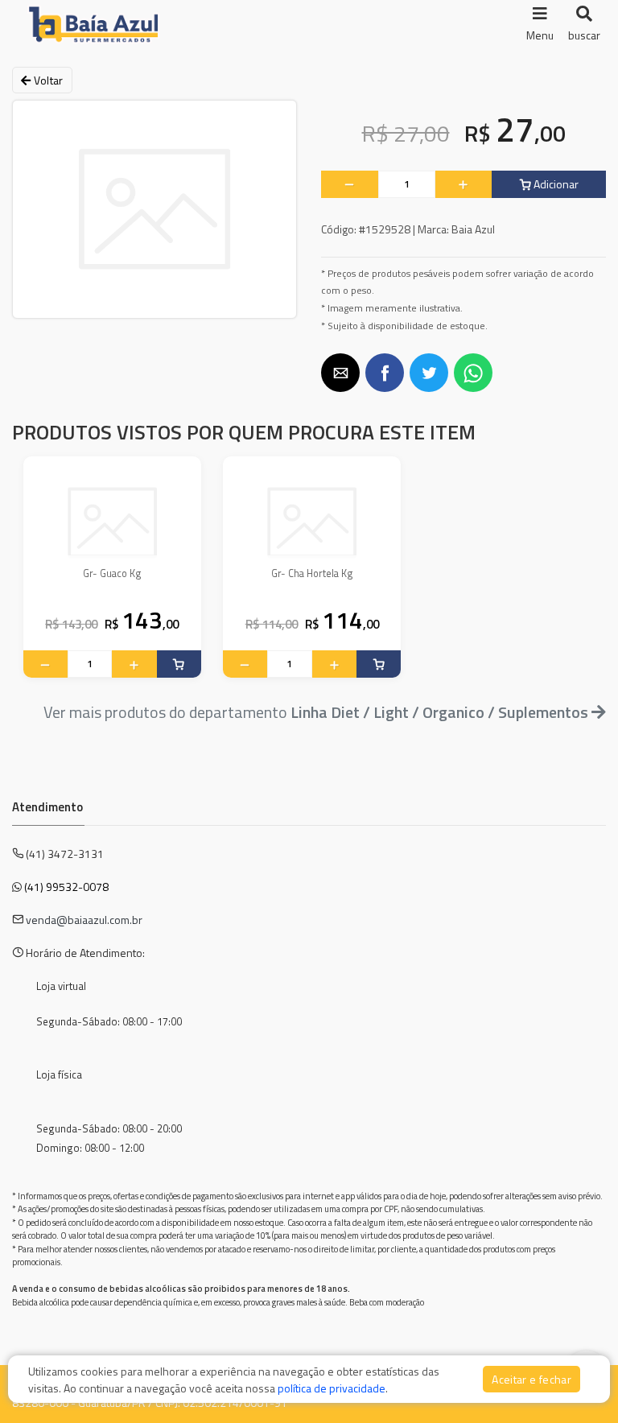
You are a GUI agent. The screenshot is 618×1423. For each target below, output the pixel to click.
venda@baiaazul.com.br (84, 919)
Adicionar (555, 183)
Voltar (47, 80)
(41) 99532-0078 (66, 886)
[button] (340, 372)
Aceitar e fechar (531, 1379)
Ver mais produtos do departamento (315, 712)
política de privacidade (331, 1388)
